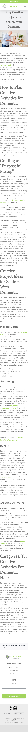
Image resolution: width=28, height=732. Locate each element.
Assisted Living (14, 667)
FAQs (14, 687)
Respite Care (14, 673)
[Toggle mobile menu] (25, 6)
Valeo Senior (7, 718)
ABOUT (14, 683)
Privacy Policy (9, 722)
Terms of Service (18, 722)
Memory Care (14, 670)
